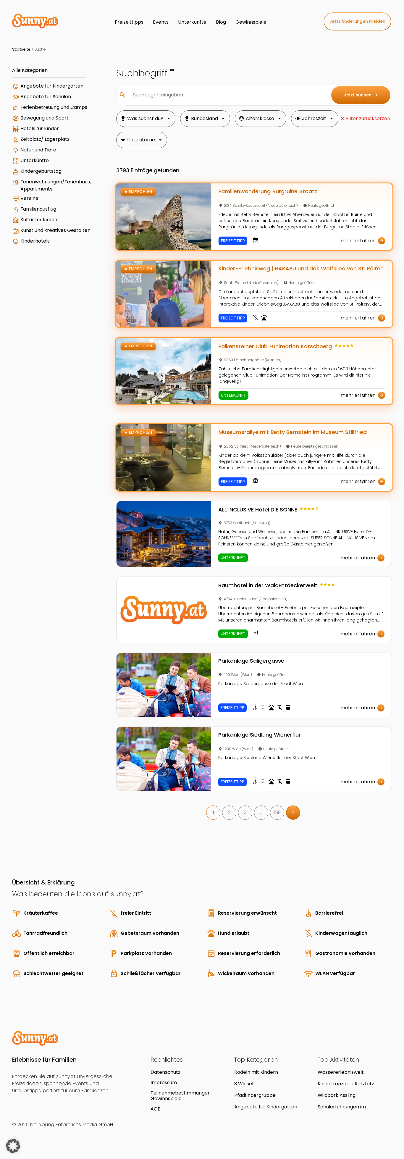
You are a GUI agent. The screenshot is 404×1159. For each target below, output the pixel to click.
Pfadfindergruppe (255, 1095)
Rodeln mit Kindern (256, 1072)
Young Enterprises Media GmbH (76, 1124)
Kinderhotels (35, 241)
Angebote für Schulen (45, 96)
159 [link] (277, 812)
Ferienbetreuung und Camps (53, 107)
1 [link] (213, 812)
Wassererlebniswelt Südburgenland (341, 1072)
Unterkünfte (34, 160)
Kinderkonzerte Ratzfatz (346, 1084)
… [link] (261, 812)
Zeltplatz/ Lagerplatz (45, 139)
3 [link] (245, 812)
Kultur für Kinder (39, 219)
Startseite (21, 49)
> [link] (293, 812)
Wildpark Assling (336, 1095)
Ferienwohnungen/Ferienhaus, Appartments (55, 185)
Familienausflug (38, 209)
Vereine (29, 198)
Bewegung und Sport (44, 117)
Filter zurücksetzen (368, 118)
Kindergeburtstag (41, 171)
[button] (13, 1146)
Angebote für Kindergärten (51, 86)
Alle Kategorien (30, 70)
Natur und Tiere (38, 149)
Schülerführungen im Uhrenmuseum (342, 1107)
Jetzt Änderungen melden (357, 21)
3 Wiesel (243, 1084)
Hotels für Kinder (39, 128)
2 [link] (229, 812)
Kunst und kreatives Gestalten (55, 230)
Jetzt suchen (361, 95)
